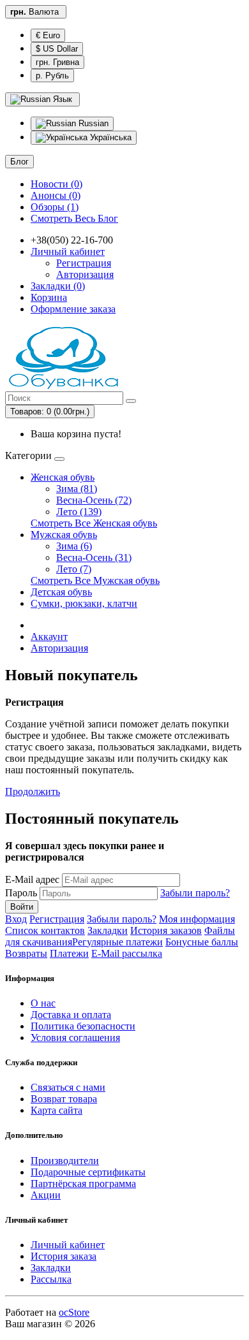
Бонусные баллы (201, 941)
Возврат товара (64, 1098)
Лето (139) (79, 511)
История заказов (166, 930)
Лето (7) (73, 569)
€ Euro (48, 35)
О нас (43, 1003)
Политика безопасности (83, 1026)
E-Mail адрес (32, 879)
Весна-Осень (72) (94, 500)
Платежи (69, 953)
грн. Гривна (57, 62)
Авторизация (85, 274)
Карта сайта (56, 1110)
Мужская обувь (64, 534)
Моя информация (197, 919)
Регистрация (83, 263)
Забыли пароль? (195, 892)
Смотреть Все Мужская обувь (95, 580)
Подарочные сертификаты (88, 1172)
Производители (65, 1160)
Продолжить (32, 791)
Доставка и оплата (71, 1014)
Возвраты (26, 953)
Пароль (21, 892)
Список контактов (45, 930)
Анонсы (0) (55, 195)
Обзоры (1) (55, 206)
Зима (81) (76, 488)
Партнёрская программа (83, 1183)
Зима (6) (74, 546)
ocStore (74, 1312)
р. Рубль (52, 75)
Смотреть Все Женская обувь (94, 523)
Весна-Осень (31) (94, 557)
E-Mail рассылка (126, 953)
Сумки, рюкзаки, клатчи (84, 603)
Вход (16, 919)
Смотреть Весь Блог (74, 218)
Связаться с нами (68, 1087)
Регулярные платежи (117, 941)
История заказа (63, 1256)
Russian (92, 123)
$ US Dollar (57, 49)
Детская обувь (61, 591)
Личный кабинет (68, 1244)
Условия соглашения (75, 1037)
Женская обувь (62, 477)
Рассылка (51, 1279)
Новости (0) (56, 183)
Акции (46, 1195)
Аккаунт (49, 636)
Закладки (107, 930)
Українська (109, 137)
